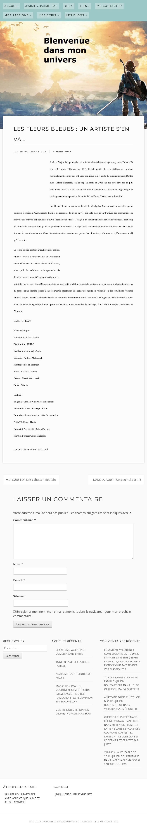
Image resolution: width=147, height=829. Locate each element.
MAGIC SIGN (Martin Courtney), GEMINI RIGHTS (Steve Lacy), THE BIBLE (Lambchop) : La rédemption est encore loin (74, 693)
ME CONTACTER (109, 6)
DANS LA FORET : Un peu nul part (115, 480)
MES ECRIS (47, 15)
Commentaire (24, 520)
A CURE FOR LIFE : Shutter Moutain (33, 480)
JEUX (69, 6)
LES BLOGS (75, 15)
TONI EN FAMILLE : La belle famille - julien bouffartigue (121, 681)
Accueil (11, 6)
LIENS (84, 6)
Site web (19, 596)
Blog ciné (41, 449)
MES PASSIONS (16, 15)
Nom (18, 564)
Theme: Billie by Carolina (99, 821)
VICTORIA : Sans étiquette (121, 709)
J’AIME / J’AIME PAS (41, 6)
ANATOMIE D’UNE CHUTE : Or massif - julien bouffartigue (122, 701)
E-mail (19, 580)
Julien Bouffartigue (30, 151)
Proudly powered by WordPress (53, 821)
